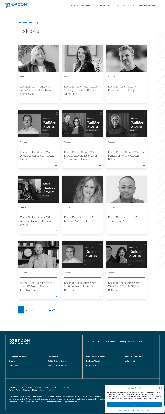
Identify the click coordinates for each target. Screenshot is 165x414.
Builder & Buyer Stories (57, 361)
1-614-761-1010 (93, 341)
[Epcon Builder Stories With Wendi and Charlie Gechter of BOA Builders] (126, 270)
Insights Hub (130, 361)
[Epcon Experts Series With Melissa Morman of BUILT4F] (82, 205)
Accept (134, 405)
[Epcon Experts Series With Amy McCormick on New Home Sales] (38, 74)
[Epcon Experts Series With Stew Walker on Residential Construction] (38, 270)
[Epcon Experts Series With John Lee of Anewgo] (126, 205)
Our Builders (14, 365)
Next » (52, 310)
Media (34, 390)
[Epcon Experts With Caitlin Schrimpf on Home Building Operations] (82, 74)
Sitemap (26, 390)
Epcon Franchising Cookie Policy (128, 410)
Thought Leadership (28, 22)
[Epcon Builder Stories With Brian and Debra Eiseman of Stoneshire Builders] (82, 139)
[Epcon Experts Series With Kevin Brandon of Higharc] (126, 74)
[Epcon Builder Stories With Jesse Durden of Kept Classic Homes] (38, 139)
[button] (160, 388)
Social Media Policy (47, 390)
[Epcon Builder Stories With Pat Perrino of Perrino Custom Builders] (126, 139)
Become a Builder (93, 365)
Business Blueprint (94, 361)
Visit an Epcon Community (59, 365)
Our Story (13, 361)
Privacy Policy (145, 410)
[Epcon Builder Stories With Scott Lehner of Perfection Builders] (82, 270)
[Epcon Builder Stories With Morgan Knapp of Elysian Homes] (38, 205)
